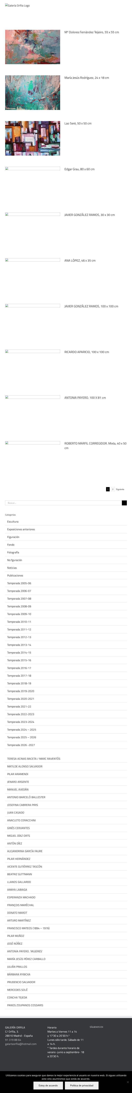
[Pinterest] (100, 1035)
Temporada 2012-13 (19, 637)
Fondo (10, 545)
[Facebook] (91, 1035)
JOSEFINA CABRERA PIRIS (22, 805)
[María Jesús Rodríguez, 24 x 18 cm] (32, 92)
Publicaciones (15, 575)
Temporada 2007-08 (19, 598)
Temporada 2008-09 (19, 606)
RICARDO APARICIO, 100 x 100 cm (86, 352)
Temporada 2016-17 (19, 668)
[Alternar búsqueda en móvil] (119, 5)
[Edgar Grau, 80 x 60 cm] (32, 184)
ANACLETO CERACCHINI (21, 820)
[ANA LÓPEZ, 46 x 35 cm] (32, 275)
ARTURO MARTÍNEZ (19, 920)
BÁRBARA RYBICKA (18, 974)
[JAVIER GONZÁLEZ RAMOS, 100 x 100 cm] (32, 321)
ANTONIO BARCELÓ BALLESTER (26, 797)
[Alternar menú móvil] (125, 5)
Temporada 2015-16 (19, 660)
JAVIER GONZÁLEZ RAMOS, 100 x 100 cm (91, 306)
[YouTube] (109, 1035)
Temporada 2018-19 (19, 683)
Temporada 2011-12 (19, 629)
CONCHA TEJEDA (17, 997)
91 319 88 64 (13, 1040)
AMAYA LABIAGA (17, 890)
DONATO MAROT (17, 913)
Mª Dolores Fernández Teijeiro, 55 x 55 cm (91, 32)
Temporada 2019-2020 (20, 691)
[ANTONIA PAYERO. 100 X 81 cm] (32, 412)
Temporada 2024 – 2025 (21, 729)
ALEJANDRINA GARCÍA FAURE (24, 851)
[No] (127, 1082)
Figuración (13, 537)
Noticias (12, 568)
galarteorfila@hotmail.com (20, 1044)
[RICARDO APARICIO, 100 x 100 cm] (32, 367)
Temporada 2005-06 (19, 583)
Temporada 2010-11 (19, 622)
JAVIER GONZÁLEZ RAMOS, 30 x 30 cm (89, 214)
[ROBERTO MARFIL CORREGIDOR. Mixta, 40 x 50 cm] (32, 458)
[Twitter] (105, 1035)
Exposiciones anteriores (21, 529)
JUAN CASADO (15, 813)
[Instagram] (114, 1035)
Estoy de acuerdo (48, 1085)
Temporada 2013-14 (19, 645)
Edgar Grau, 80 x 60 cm (79, 169)
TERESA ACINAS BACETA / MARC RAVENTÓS (33, 759)
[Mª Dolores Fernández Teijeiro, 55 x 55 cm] (32, 47)
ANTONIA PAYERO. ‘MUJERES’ (24, 951)
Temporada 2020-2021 (20, 699)
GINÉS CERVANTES (18, 828)
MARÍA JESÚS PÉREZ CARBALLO (26, 959)
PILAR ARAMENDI (17, 774)
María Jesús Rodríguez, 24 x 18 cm (86, 77)
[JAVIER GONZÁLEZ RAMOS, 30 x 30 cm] (32, 229)
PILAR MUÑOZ (15, 936)
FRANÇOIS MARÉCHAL (20, 905)
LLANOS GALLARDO (19, 882)
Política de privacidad (81, 1085)
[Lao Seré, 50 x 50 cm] (32, 138)
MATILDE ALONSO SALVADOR (24, 766)
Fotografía (13, 552)
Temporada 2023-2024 (20, 722)
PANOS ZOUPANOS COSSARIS (25, 1005)
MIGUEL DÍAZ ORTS (18, 836)
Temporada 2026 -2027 (21, 745)
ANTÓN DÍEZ (14, 843)
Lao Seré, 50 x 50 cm (77, 123)
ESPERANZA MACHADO (21, 897)
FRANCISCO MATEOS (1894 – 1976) (28, 928)
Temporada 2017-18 (19, 676)
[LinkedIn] (95, 1035)
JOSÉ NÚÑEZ (14, 943)
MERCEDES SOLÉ (17, 990)
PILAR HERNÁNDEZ (18, 859)
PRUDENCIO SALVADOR (21, 982)
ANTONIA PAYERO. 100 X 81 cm (85, 397)
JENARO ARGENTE (18, 782)
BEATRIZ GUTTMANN (19, 874)
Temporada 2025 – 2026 (21, 737)
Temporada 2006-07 (19, 591)
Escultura (12, 521)
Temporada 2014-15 (19, 652)
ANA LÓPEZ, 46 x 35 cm (80, 260)
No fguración (14, 560)
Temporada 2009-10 (19, 614)
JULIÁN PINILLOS (17, 967)
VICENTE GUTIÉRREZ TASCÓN (24, 866)
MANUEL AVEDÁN (18, 789)
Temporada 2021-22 (19, 706)
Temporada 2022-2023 (20, 714)
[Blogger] (119, 1035)
